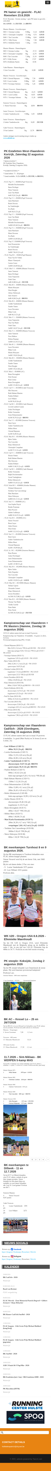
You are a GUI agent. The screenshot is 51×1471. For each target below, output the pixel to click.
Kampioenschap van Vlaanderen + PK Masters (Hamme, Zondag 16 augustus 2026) (26, 626)
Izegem (9, 1252)
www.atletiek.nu (9, 138)
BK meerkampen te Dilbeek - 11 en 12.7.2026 (16, 1168)
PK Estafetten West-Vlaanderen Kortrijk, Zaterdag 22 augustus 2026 (24, 154)
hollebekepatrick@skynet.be (13, 1447)
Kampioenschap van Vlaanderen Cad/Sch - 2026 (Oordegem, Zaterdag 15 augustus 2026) (25, 728)
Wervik (33, 1252)
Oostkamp (17, 1252)
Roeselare (25, 1252)
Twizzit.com (37, 1459)
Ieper (4, 1252)
